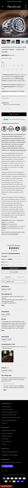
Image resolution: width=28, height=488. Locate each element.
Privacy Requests (6, 441)
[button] (5, 55)
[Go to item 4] (18, 42)
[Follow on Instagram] (6, 471)
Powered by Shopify (19, 475)
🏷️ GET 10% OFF (6, 486)
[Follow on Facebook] (2, 471)
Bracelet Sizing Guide (7, 409)
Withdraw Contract (6, 436)
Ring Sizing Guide (6, 406)
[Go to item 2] (8, 42)
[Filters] (3, 281)
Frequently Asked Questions (9, 420)
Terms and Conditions (7, 433)
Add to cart (14, 114)
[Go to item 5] (23, 42)
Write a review (14, 268)
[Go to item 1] (3, 42)
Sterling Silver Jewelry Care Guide (10, 417)
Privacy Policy (5, 439)
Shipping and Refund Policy (8, 430)
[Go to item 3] (13, 42)
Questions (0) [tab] (20, 277)
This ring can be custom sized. (18, 150)
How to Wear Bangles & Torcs (9, 412)
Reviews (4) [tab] (7, 277)
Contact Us (4, 423)
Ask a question (14, 272)
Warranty (4, 444)
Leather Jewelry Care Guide (8, 415)
